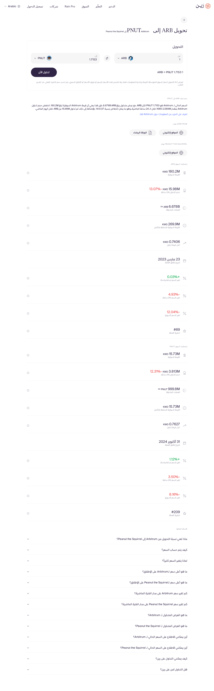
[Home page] (203, 6)
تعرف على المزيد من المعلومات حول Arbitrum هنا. (163, 114)
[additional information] (28, 173)
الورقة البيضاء (140, 133)
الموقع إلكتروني (170, 133)
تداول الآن (43, 72)
